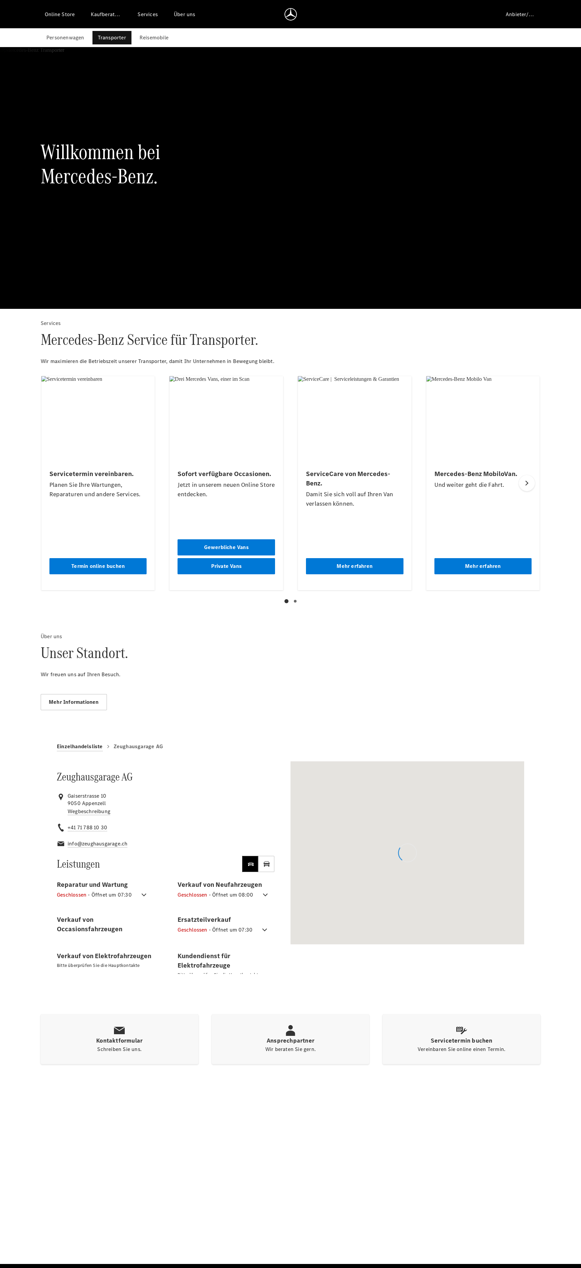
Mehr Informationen (74, 701)
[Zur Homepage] (290, 14)
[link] (89, 811)
